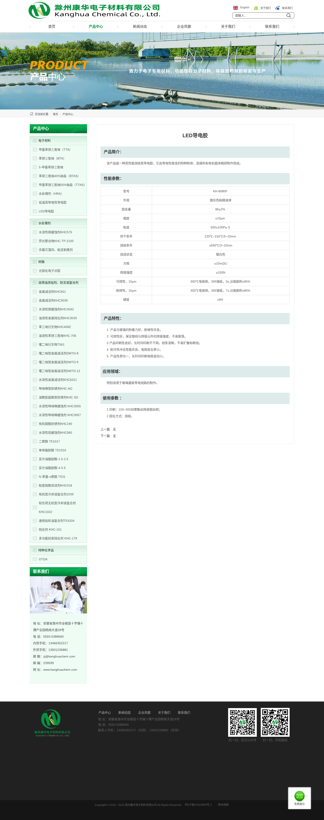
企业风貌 (184, 26)
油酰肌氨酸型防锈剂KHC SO (58, 397)
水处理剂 (44, 223)
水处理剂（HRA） (51, 193)
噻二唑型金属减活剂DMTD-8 (58, 353)
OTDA (43, 559)
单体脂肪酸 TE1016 (52, 450)
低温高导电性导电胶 (53, 202)
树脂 (41, 261)
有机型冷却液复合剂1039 (56, 494)
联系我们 (272, 26)
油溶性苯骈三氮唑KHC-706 (57, 335)
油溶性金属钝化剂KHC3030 (58, 318)
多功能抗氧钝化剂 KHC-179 (58, 538)
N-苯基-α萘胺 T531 (52, 476)
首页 (51, 26)
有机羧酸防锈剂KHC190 (55, 424)
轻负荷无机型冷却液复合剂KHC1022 (57, 507)
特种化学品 (46, 550)
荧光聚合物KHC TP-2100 (56, 241)
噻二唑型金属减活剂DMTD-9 (58, 362)
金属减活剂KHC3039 (53, 300)
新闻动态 (140, 26)
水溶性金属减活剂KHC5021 (58, 379)
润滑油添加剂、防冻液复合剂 (58, 282)
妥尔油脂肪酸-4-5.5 (52, 468)
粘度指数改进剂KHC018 (55, 485)
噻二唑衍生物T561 (52, 344)
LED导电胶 (46, 211)
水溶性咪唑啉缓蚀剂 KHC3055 (60, 406)
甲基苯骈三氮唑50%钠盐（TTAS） (63, 185)
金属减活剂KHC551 (52, 291)
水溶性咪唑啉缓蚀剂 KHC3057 (60, 415)
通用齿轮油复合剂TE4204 (56, 520)
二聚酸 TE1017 (49, 441)
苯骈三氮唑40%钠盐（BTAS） (59, 176)
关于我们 (228, 26)
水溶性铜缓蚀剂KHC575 (55, 232)
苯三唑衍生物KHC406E (55, 327)
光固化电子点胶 (49, 270)
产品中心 (96, 26)
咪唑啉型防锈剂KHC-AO (55, 388)
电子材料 (44, 140)
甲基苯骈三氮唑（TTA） (55, 149)
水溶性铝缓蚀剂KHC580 (55, 432)
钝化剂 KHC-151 (50, 529)
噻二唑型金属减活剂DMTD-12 (59, 371)
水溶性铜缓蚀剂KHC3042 (56, 309)
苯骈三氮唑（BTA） (52, 158)
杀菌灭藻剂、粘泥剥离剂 (56, 250)
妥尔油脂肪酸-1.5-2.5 (53, 459)
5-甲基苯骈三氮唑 (51, 167)
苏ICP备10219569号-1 (198, 804)
